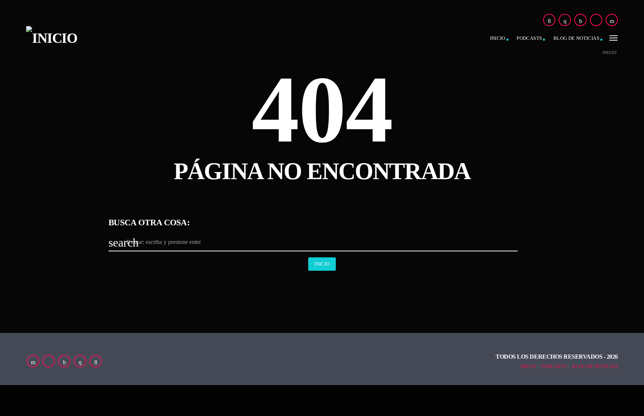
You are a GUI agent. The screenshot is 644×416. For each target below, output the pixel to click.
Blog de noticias (576, 38)
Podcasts (529, 38)
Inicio (497, 38)
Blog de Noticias (595, 366)
